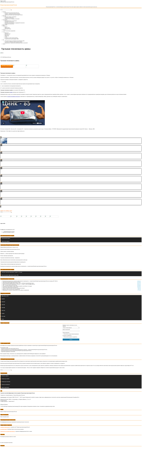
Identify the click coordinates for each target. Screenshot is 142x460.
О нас (4, 31)
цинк (11, 92)
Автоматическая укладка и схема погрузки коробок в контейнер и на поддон (17, 286)
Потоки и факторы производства (6, 255)
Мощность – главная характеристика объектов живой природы (12, 253)
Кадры (4, 29)
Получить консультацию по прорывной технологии (15, 22)
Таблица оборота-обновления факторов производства (10, 264)
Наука (4, 25)
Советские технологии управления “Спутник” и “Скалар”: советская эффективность (19, 284)
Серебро (3, 313)
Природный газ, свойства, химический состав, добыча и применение (16, 290)
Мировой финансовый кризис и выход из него (9, 247)
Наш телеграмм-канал (4, 416)
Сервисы (2, 458)
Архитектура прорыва (6, 241)
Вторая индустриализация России (8, 5)
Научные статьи (8, 28)
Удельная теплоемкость (6, 384)
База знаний (5, 24)
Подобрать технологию (9, 21)
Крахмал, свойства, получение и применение (11, 289)
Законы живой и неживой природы (7, 251)
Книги (6, 26)
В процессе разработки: (67, 335)
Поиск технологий (66, 329)
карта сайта (2, 223)
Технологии (5, 19)
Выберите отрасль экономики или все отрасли (70, 326)
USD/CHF (3, 304)
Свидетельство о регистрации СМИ (12, 38)
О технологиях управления (10, 30)
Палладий (3, 316)
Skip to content (3, 0)
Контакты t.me (7, 33)
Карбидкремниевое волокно (8, 231)
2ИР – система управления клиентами (10, 285)
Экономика (2, 447)
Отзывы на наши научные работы (11, 37)
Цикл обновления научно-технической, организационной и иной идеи (13, 259)
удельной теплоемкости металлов (13, 96)
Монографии (7, 27)
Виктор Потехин (8, 57)
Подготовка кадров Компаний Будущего (10, 287)
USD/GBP (3, 307)
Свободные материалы (9, 17)
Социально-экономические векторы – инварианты (10, 257)
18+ (3, 39)
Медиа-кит (7, 35)
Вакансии (7, 32)
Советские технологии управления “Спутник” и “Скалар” (12, 272)
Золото (3, 319)
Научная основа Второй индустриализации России (10, 249)
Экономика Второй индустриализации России (14, 14)
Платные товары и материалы (10, 16)
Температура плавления (6, 381)
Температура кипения (5, 378)
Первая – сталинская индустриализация (12, 13)
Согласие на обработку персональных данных (13, 41)
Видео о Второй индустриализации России (8, 411)
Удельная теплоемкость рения (9, 232)
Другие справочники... (6, 387)
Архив (4, 43)
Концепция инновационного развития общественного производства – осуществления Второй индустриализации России (23, 266)
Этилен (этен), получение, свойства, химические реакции (14, 288)
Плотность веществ (5, 375)
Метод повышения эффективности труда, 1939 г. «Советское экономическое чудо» (18, 283)
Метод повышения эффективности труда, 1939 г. (10, 275)
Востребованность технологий (11, 20)
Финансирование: (66, 332)
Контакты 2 (7, 34)
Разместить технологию (9, 23)
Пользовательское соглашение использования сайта (14, 40)
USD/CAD (3, 310)
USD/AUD (3, 301)
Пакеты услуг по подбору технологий (12, 18)
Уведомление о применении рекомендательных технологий (16, 42)
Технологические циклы (6, 238)
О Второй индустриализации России (12, 12)
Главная (4, 11)
